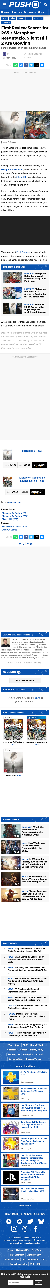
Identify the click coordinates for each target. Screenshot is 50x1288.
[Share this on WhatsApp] (15, 65)
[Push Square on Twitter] (30, 1222)
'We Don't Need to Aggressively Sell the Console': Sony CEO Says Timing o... (27, 1025)
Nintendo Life (22, 1250)
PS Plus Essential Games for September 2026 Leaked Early (24, 990)
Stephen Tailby (9, 58)
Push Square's (23, 252)
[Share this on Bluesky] (21, 65)
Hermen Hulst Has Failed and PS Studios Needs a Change (27, 1006)
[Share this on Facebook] (26, 65)
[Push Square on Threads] (25, 1229)
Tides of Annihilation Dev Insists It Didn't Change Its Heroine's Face (27, 1034)
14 (17, 900)
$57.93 (10, 465)
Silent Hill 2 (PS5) (32, 450)
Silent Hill (6, 23)
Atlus (13, 18)
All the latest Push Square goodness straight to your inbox (25, 1275)
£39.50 (24, 465)
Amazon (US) (39, 465)
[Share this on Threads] (36, 65)
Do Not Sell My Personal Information (25, 1243)
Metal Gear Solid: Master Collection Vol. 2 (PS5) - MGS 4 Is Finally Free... (26, 1016)
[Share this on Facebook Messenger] (42, 65)
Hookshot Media (22, 1238)
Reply (38, 663)
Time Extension (17, 1255)
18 (22, 543)
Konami (21, 18)
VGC (43, 1259)
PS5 (29, 18)
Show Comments (26, 680)
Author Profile (15, 663)
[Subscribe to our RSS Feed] (9, 1222)
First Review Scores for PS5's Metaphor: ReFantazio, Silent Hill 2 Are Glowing (24, 35)
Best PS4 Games (9, 530)
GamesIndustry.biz (18, 1264)
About (17, 1045)
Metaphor (38, 18)
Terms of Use (14, 1054)
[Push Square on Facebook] (36, 1229)
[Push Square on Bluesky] (41, 1222)
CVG (32, 1264)
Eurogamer (33, 1259)
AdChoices (40, 1240)
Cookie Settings (16, 1059)
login (38, 697)
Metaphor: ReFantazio (12, 169)
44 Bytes (28, 1240)
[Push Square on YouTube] (19, 1222)
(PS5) (15, 516)
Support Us (12, 1050)
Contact (23, 1050)
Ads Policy (28, 1054)
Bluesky (28, 663)
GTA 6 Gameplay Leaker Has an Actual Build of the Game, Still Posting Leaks (26, 959)
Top (10, 1045)
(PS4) (15, 513)
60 (31, 543)
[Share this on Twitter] (31, 65)
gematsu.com (14, 502)
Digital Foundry (34, 1255)
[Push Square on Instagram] (14, 1229)
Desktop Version (33, 1059)
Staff (25, 1045)
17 (18, 836)
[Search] (45, 4)
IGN (23, 1259)
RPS (39, 1264)
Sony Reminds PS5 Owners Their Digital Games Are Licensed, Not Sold (26, 949)
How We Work (36, 1045)
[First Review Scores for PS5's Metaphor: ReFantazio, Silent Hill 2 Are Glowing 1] (25, 125)
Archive (39, 1054)
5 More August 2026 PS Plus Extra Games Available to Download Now (27, 998)
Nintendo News (12, 1259)
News (5, 18)
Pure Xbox (36, 1250)
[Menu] (4, 4)
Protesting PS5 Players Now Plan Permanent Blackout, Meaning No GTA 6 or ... (27, 970)
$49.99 (12, 492)
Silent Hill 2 (22, 177)
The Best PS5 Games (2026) (15, 526)
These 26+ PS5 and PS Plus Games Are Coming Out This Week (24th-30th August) (27, 981)
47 (17, 852)
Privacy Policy (36, 1050)
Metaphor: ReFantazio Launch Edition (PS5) (32, 479)
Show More (24, 1205)
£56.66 (25, 492)
